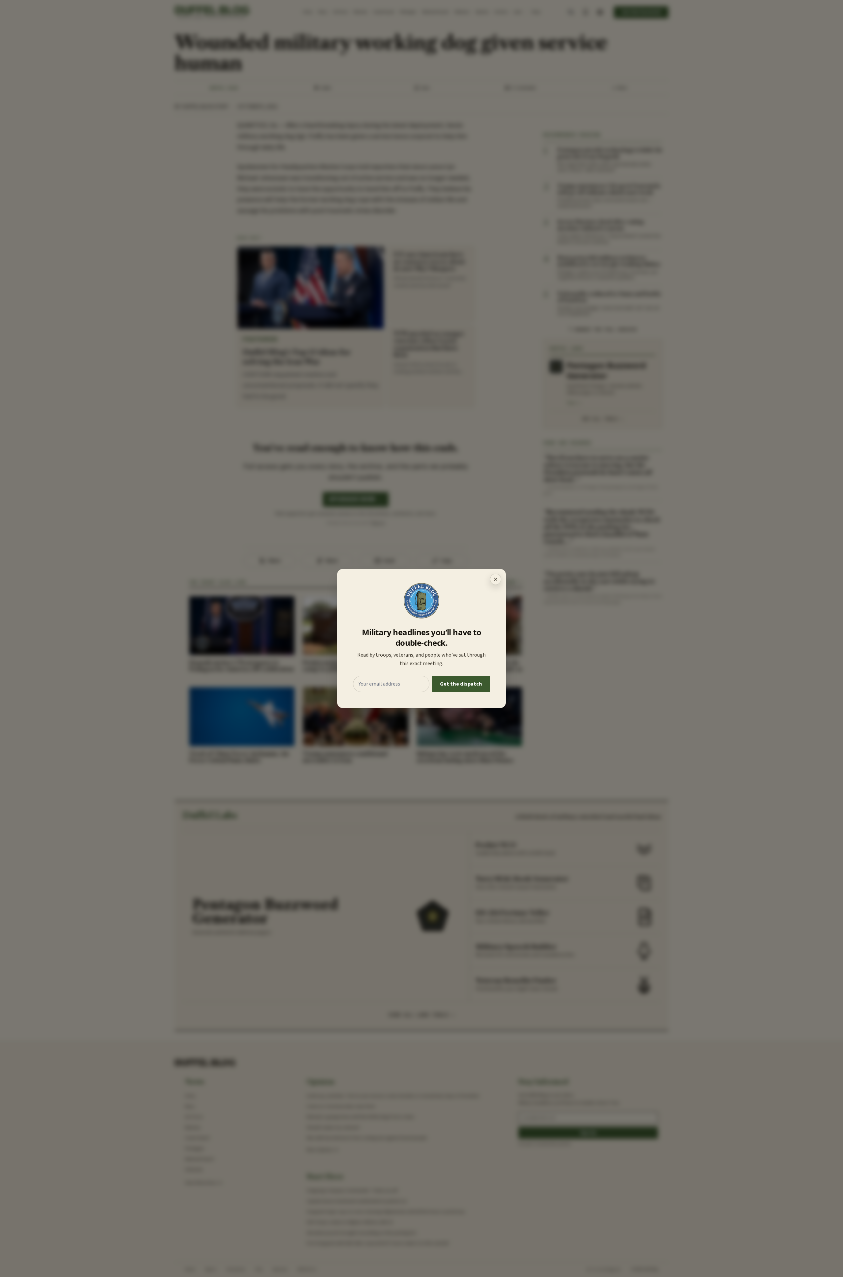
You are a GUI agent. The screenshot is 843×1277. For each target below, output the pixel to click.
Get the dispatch (461, 684)
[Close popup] (495, 579)
